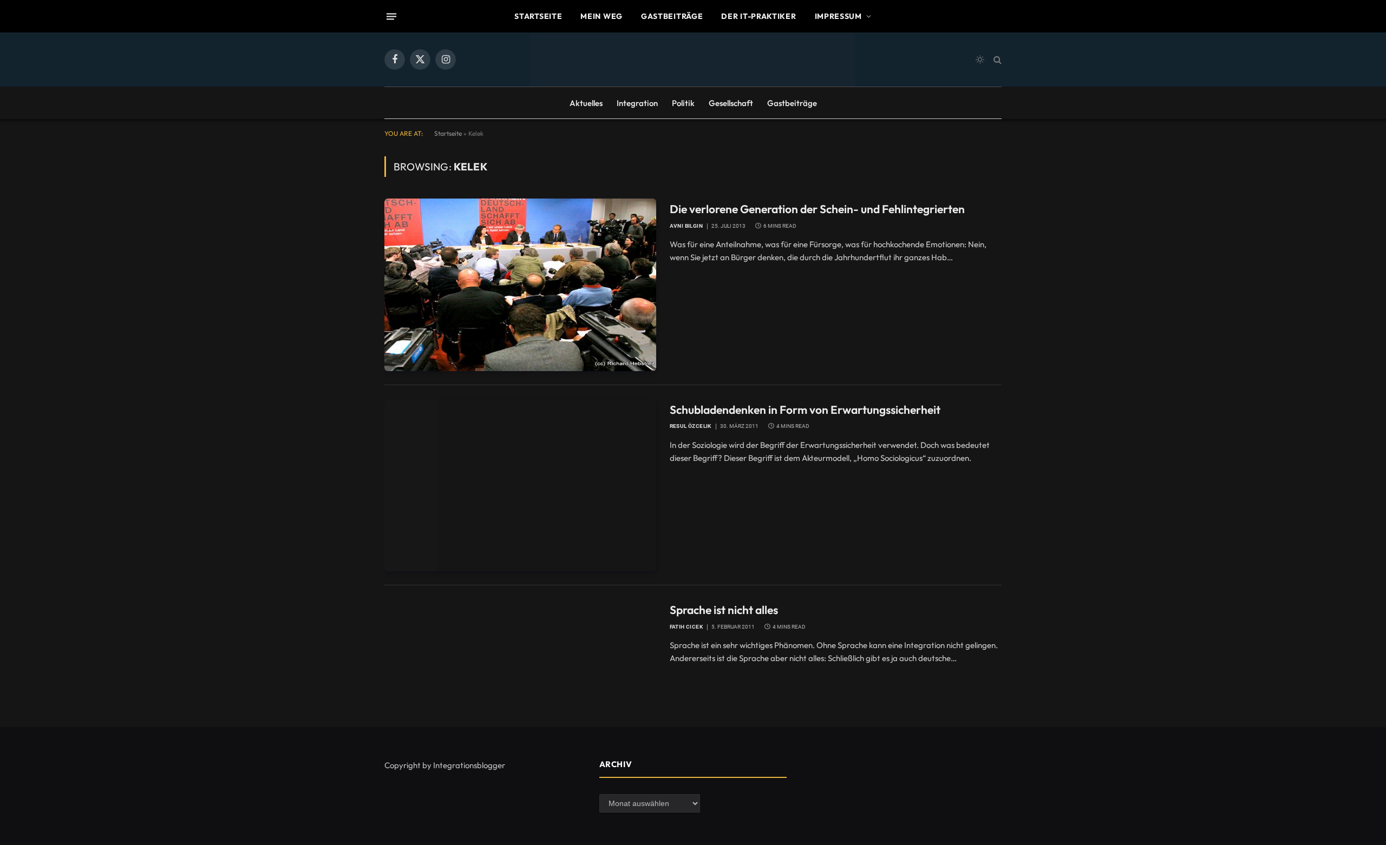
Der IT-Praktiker (758, 16)
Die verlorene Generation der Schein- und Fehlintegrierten (817, 209)
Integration (637, 103)
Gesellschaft (731, 103)
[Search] (996, 60)
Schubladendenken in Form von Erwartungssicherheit (805, 409)
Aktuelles (586, 103)
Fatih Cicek (686, 627)
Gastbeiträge (672, 16)
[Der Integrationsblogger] (693, 59)
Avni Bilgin (686, 226)
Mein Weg (601, 16)
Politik (683, 103)
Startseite (538, 16)
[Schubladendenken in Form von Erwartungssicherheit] (520, 485)
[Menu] (391, 16)
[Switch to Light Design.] (979, 59)
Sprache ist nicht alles (724, 610)
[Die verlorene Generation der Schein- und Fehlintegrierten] (520, 285)
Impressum (838, 16)
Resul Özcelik (690, 426)
